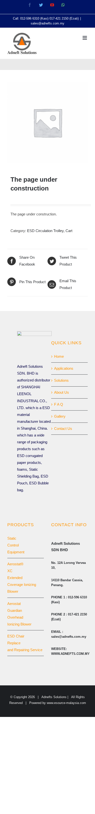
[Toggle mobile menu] (85, 37)
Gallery (60, 416)
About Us (61, 392)
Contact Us (63, 428)
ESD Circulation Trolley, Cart (49, 231)
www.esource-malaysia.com (66, 703)
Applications (63, 368)
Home (59, 356)
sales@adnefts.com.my (47, 23)
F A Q (58, 404)
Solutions (61, 380)
